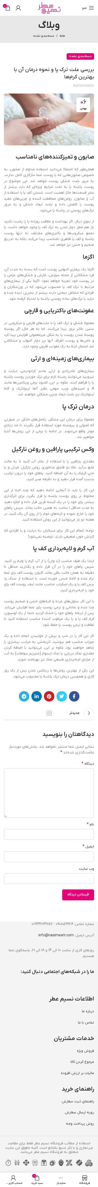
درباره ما (88, 1011)
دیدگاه (88, 763)
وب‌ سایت (86, 868)
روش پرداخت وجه (80, 1123)
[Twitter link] (61, 696)
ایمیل (88, 846)
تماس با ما (86, 1022)
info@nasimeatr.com (56, 935)
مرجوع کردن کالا (82, 1061)
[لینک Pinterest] (49, 696)
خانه (62, 36)
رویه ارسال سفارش (79, 1112)
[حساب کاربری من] (18, 8)
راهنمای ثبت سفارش (78, 1101)
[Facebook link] (74, 696)
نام (90, 824)
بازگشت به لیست (49, 713)
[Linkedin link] (36, 696)
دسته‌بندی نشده (43, 36)
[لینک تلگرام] (24, 696)
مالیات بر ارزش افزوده (77, 1073)
